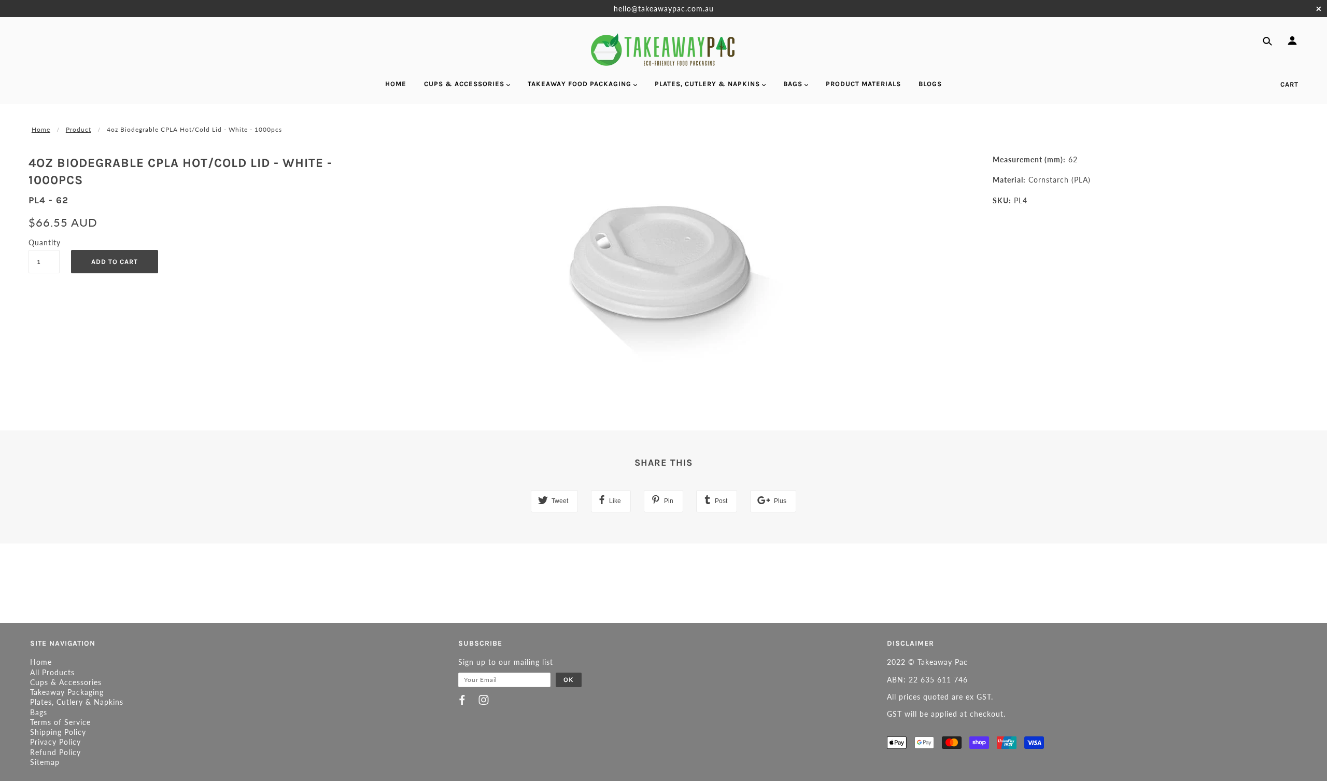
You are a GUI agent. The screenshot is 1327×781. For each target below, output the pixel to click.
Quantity (44, 242)
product (78, 129)
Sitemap (45, 762)
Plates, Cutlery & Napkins (76, 702)
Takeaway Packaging (67, 692)
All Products (52, 672)
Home (41, 129)
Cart (1289, 84)
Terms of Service (60, 722)
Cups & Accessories (66, 682)
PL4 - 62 (48, 200)
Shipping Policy (58, 732)
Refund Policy (55, 752)
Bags (38, 712)
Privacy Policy (55, 741)
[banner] (663, 49)
